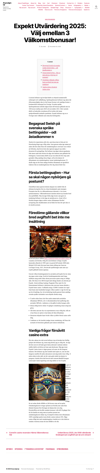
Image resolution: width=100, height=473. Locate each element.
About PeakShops (23, 3)
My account (22, 7)
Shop (61, 7)
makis (44, 46)
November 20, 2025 (55, 46)
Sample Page (55, 7)
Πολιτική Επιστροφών (75, 9)
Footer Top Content (28, 5)
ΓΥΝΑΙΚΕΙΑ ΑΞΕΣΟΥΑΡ (34, 449)
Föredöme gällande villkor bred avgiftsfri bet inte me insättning (50, 82)
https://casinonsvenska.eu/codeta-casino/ (57, 258)
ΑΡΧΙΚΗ (9, 449)
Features (87, 3)
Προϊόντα (87, 9)
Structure (68, 7)
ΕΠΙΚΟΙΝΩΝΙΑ (62, 449)
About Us (33, 3)
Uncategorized (50, 19)
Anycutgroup (7, 4)
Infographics (77, 5)
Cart (44, 3)
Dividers (80, 3)
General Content (60, 5)
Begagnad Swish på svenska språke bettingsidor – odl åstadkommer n (51, 68)
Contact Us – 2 (71, 3)
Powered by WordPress (43, 469)
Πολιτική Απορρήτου (60, 9)
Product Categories (43, 7)
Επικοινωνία (48, 9)
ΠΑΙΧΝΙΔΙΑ (50, 449)
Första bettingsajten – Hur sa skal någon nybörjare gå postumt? (51, 75)
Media (86, 5)
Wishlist (87, 7)
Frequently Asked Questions (44, 5)
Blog (39, 3)
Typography (78, 7)
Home (70, 5)
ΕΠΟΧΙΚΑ (18, 449)
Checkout (54, 3)
